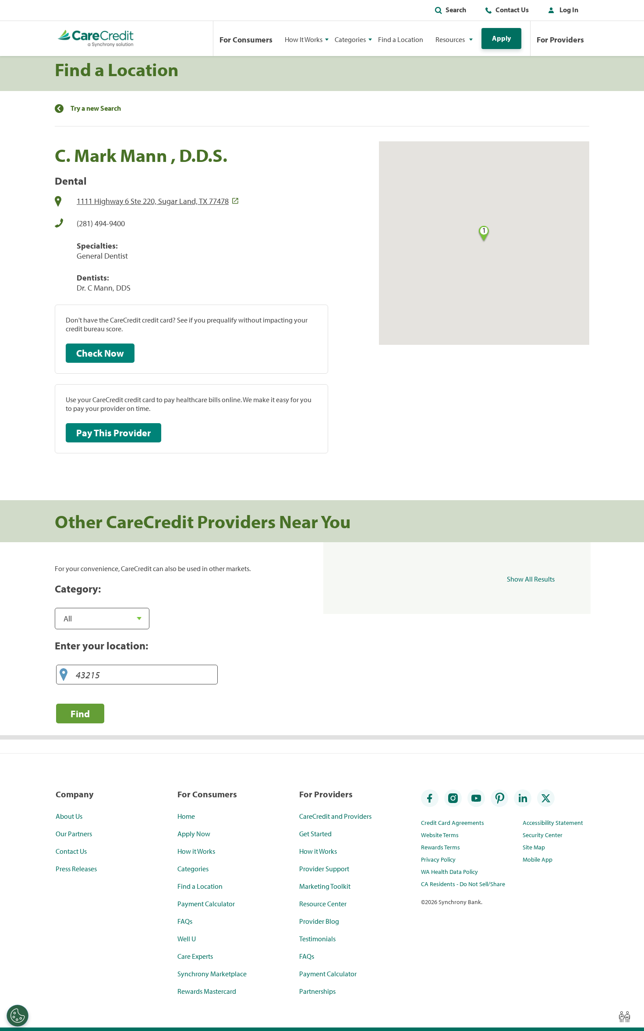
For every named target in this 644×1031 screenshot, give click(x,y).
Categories (193, 868)
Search (456, 9)
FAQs (184, 921)
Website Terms (440, 835)
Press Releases (76, 868)
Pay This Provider (113, 433)
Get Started (315, 833)
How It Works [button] (303, 39)
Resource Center (323, 903)
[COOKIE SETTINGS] (17, 1016)
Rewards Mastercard (206, 991)
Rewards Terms (440, 847)
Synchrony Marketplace (212, 973)
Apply (501, 38)
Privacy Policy (438, 859)
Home (186, 816)
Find (80, 713)
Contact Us (512, 9)
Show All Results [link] (531, 579)
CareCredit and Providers (335, 816)
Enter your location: (101, 645)
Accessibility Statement (553, 823)
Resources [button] (450, 39)
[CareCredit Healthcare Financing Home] (96, 38)
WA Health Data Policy (449, 872)
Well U (186, 938)
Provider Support (324, 868)
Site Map (534, 847)
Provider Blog (319, 921)
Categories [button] (350, 39)
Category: (78, 588)
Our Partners (74, 833)
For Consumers (245, 40)
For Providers (560, 40)
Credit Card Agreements (452, 823)
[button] (561, 11)
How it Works (196, 851)
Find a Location (400, 39)
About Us (69, 816)
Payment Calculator (206, 903)
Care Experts (195, 956)
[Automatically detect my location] (63, 675)
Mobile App (537, 859)
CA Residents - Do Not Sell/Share (463, 884)
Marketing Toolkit (324, 886)
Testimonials (317, 938)
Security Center (543, 835)
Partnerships (317, 991)
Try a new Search (96, 108)
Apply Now (193, 833)
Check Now (100, 353)
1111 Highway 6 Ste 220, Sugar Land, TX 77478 (153, 201)
